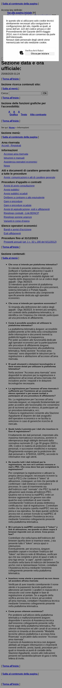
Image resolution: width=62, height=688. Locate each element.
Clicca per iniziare (40, 53)
